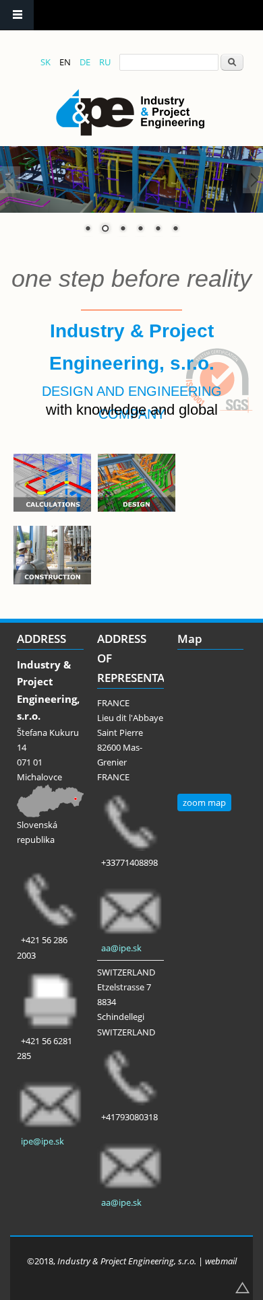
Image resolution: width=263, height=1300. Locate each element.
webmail (221, 1261)
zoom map (204, 802)
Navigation (17, 15)
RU (105, 62)
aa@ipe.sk (121, 948)
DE (85, 62)
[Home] (130, 112)
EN (65, 62)
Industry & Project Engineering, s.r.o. (126, 1261)
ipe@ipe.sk (42, 1141)
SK (45, 62)
